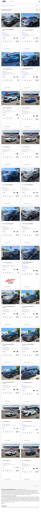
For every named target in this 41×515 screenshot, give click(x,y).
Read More (3, 503)
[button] (19, 20)
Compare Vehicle (7, 48)
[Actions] (18, 30)
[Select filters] (36, 10)
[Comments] (16, 41)
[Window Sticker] (18, 41)
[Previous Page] (30, 486)
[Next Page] (32, 486)
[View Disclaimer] (12, 41)
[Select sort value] (39, 10)
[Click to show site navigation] (39, 1)
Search (37, 5)
